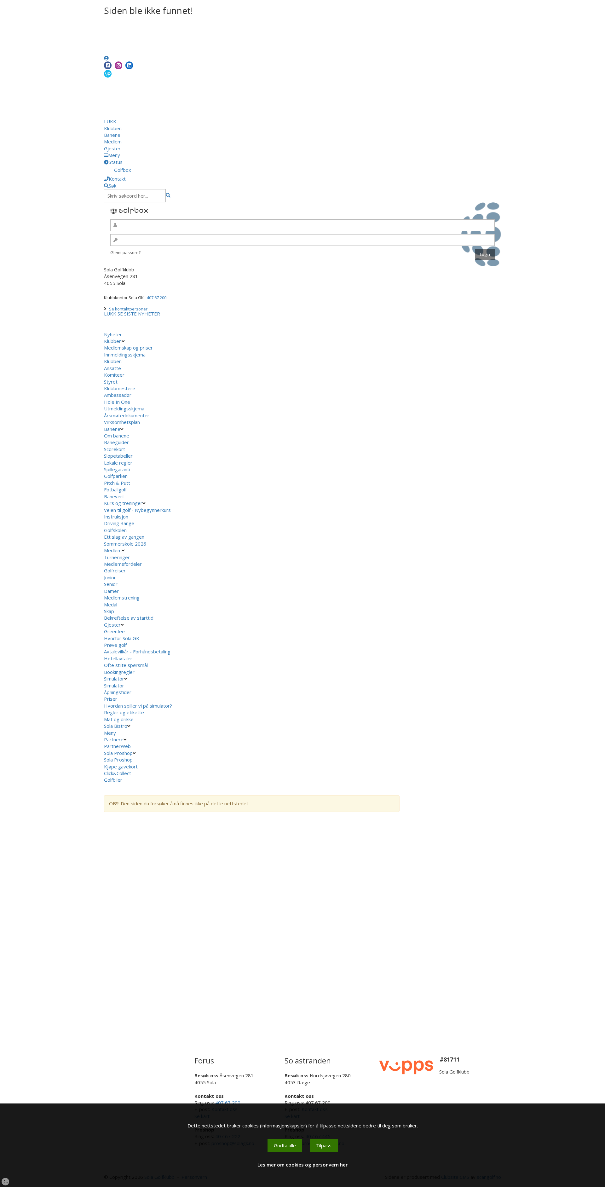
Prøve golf (116, 645)
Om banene (116, 435)
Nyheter (113, 334)
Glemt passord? (125, 252)
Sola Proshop (118, 753)
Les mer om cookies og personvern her (302, 1164)
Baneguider (116, 442)
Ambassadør (117, 395)
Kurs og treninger (123, 503)
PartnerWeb (118, 746)
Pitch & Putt (117, 483)
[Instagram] (118, 65)
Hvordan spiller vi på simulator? (138, 706)
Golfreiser (115, 570)
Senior (111, 584)
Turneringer (117, 557)
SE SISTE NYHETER (139, 313)
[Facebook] (108, 65)
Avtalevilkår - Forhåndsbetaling (137, 651)
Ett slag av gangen (124, 537)
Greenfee (114, 631)
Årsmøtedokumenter (126, 415)
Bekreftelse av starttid (128, 618)
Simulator (114, 678)
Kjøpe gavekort (121, 766)
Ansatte (112, 368)
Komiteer (114, 375)
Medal (110, 604)
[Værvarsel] (108, 73)
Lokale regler (118, 463)
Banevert (114, 496)
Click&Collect (118, 773)
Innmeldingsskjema (125, 354)
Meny (110, 733)
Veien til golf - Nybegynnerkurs (137, 510)
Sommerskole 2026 (125, 544)
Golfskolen (115, 530)
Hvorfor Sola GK (121, 638)
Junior (110, 577)
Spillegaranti (117, 469)
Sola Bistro (115, 726)
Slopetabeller (118, 456)
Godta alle (285, 1145)
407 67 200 (156, 297)
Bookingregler (119, 672)
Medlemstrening (122, 597)
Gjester (112, 148)
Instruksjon (116, 516)
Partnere (114, 739)
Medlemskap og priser (128, 348)
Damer (111, 591)
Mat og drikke (119, 719)
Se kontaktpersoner (128, 309)
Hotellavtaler (118, 658)
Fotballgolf (115, 489)
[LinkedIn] (129, 65)
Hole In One (117, 402)
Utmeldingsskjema (124, 408)
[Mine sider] (106, 58)
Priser (110, 699)
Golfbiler (113, 780)
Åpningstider (117, 692)
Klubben (113, 128)
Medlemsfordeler (123, 564)
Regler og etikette (124, 712)
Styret (111, 382)
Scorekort (114, 449)
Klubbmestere (119, 388)
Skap (109, 611)
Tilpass (323, 1145)
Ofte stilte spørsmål (126, 665)
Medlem (113, 141)
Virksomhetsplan (122, 422)
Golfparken (116, 476)
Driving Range (119, 523)
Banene (112, 135)
